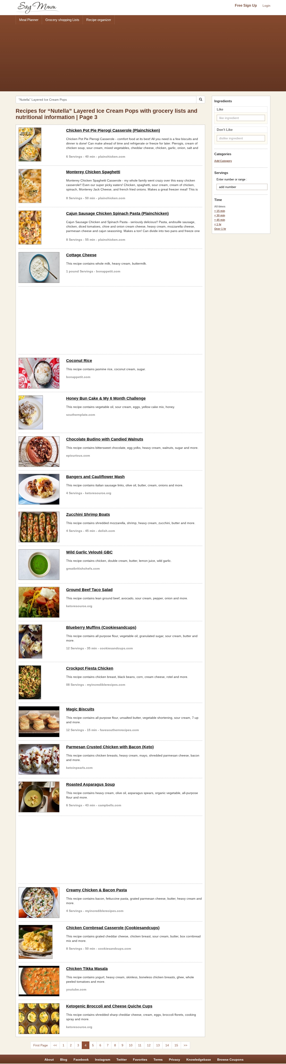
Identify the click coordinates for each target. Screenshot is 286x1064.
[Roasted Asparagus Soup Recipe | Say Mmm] (39, 797)
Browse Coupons (230, 1059)
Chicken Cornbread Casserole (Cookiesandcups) (113, 928)
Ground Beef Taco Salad (89, 589)
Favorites (140, 1059)
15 (176, 1045)
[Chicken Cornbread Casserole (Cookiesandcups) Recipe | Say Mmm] (39, 942)
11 (139, 1045)
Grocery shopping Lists (62, 20)
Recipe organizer (98, 20)
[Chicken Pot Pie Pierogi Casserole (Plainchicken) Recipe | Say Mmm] (39, 144)
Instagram (102, 1059)
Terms (158, 1059)
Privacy (174, 1059)
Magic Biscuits (80, 709)
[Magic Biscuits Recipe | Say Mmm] (39, 721)
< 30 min (219, 215)
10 (130, 1045)
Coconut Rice (79, 360)
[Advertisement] (143, 58)
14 (167, 1045)
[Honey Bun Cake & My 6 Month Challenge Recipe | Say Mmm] (39, 412)
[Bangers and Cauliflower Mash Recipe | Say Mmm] (39, 489)
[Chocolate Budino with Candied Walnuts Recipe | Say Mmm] (39, 451)
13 (158, 1045)
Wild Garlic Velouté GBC (89, 552)
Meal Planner (28, 20)
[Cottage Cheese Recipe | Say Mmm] (39, 267)
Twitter (121, 1059)
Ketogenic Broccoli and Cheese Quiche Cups (109, 1006)
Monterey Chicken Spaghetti (93, 172)
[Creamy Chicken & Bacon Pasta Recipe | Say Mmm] (39, 902)
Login (266, 5)
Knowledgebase (198, 1059)
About (49, 1059)
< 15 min (219, 211)
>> (185, 1045)
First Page (40, 1045)
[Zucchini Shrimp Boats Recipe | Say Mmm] (39, 527)
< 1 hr (217, 224)
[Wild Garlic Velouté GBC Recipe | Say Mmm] (39, 564)
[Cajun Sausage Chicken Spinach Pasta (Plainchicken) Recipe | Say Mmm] (39, 228)
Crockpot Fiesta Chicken (89, 668)
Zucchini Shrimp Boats (88, 514)
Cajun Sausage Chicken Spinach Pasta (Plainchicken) (117, 213)
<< (55, 1045)
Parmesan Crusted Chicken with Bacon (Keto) (110, 747)
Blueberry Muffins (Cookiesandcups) (101, 627)
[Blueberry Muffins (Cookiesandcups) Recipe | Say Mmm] (39, 641)
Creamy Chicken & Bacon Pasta (96, 890)
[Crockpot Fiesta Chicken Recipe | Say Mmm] (39, 682)
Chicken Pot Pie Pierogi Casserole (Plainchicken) (113, 130)
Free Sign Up (246, 5)
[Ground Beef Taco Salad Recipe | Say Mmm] (39, 602)
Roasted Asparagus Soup (90, 784)
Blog (63, 1059)
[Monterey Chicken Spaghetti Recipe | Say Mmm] (39, 186)
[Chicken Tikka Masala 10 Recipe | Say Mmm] (39, 981)
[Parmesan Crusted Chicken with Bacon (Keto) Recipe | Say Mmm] (39, 759)
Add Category (223, 161)
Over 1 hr (220, 228)
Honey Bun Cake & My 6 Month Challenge (106, 398)
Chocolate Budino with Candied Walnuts (104, 439)
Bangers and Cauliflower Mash (95, 477)
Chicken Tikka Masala (87, 968)
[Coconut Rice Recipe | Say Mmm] (39, 373)
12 (149, 1045)
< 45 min (219, 220)
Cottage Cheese (81, 255)
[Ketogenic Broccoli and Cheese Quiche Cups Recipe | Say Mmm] (39, 1018)
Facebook (81, 1059)
